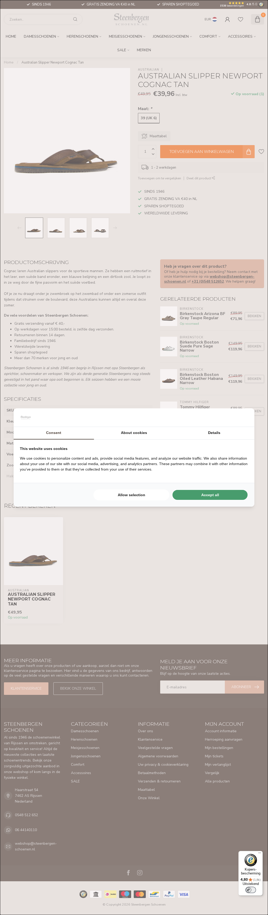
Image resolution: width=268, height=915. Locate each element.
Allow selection (131, 495)
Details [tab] (214, 433)
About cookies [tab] (134, 433)
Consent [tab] (53, 433)
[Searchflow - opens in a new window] (241, 417)
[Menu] (259, 854)
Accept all (210, 495)
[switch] (250, 890)
